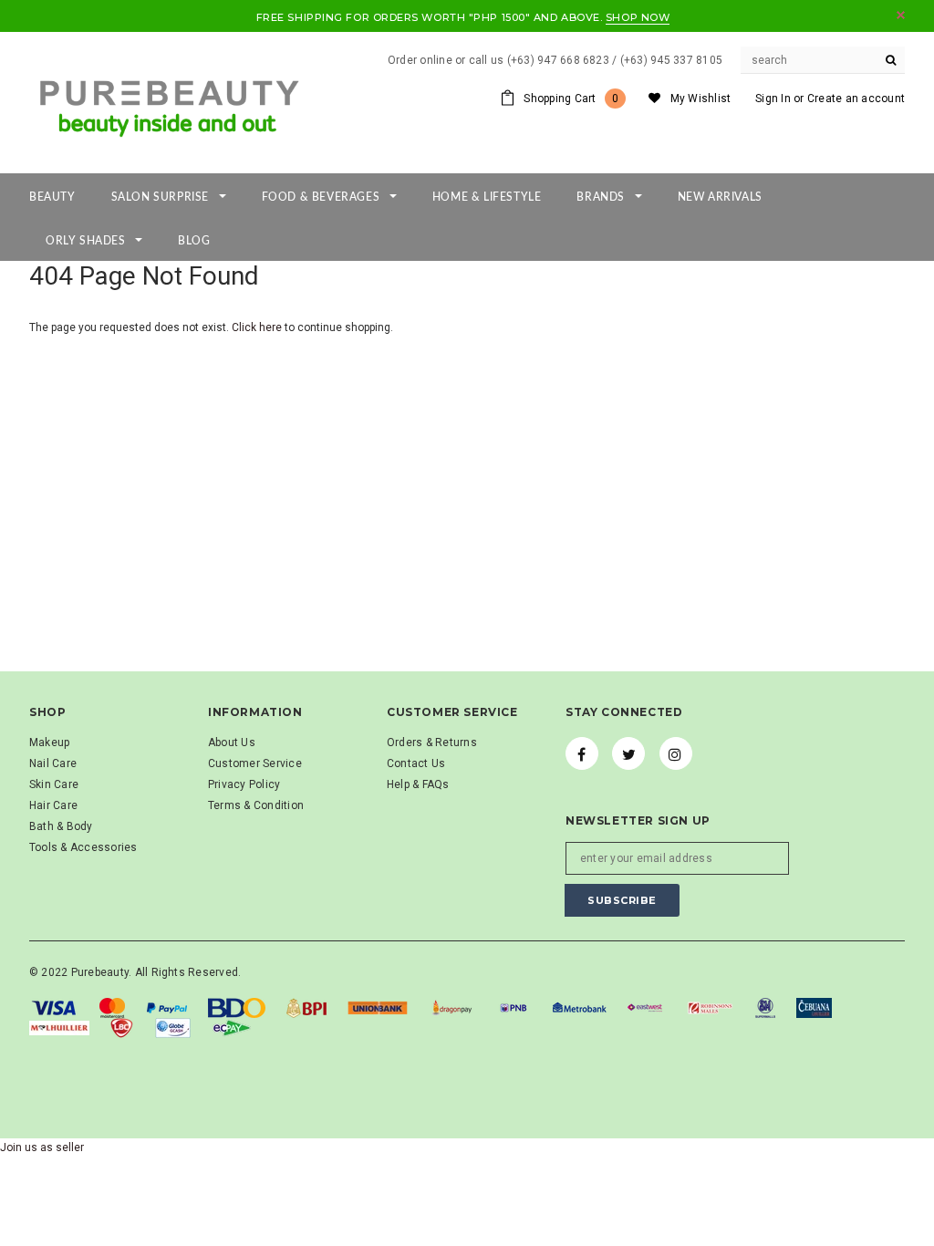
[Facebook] (582, 753)
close (901, 15)
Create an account (856, 98)
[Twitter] (628, 753)
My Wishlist (701, 98)
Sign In (773, 98)
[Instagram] (675, 753)
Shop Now (637, 17)
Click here (258, 327)
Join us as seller (42, 1147)
